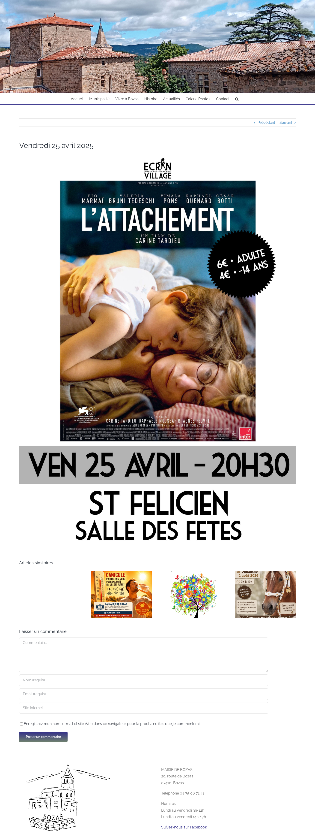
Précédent (266, 122)
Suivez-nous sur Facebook (184, 827)
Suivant (285, 122)
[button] (237, 98)
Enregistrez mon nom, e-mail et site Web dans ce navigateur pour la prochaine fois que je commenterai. (112, 724)
